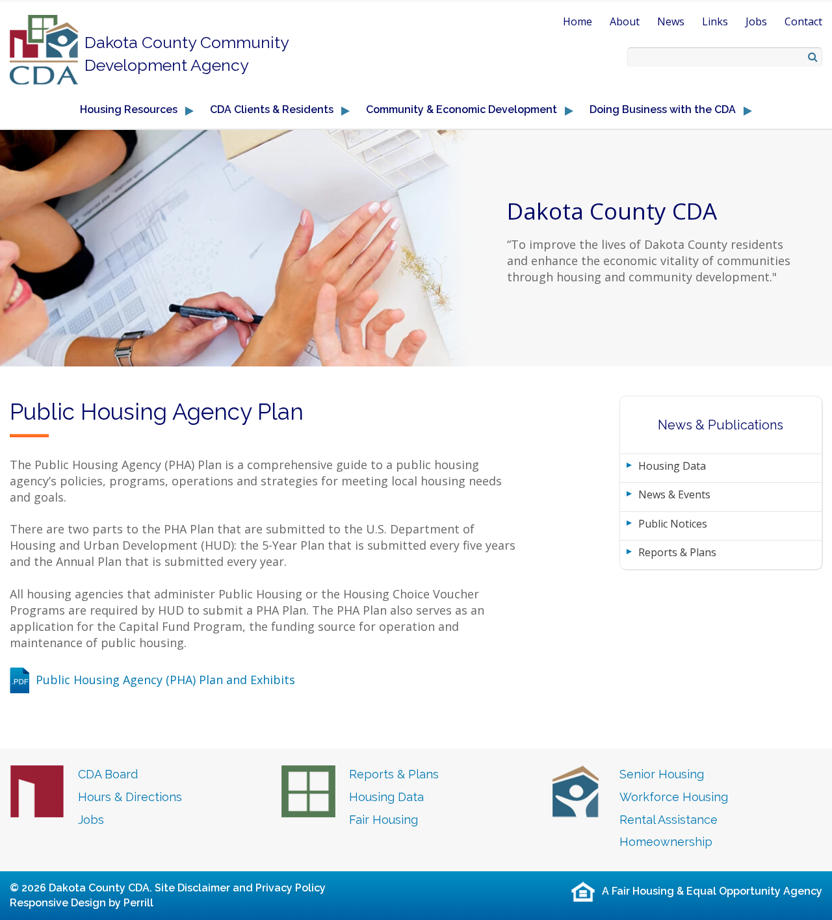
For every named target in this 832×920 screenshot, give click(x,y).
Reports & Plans (677, 552)
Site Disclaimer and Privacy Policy (240, 888)
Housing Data (672, 466)
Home (577, 21)
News (670, 21)
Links (715, 21)
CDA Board (108, 774)
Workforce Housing (673, 797)
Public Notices (672, 524)
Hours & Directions (130, 797)
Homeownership (665, 842)
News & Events (674, 494)
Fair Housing (383, 819)
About (625, 21)
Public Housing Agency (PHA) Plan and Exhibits (165, 679)
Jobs (756, 21)
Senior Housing (661, 774)
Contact (803, 21)
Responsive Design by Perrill (81, 903)
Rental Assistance (668, 819)
